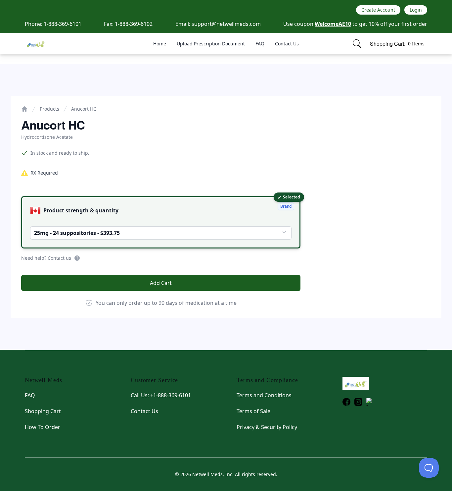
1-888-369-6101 (62, 23)
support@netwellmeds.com (226, 23)
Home (159, 43)
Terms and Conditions (264, 395)
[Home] (24, 109)
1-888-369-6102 (134, 23)
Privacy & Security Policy (267, 427)
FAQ (259, 43)
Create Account (378, 10)
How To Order (42, 427)
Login (416, 10)
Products (49, 109)
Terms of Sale (253, 411)
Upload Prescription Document (211, 43)
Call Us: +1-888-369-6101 (161, 395)
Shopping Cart (43, 411)
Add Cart (161, 283)
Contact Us (287, 43)
